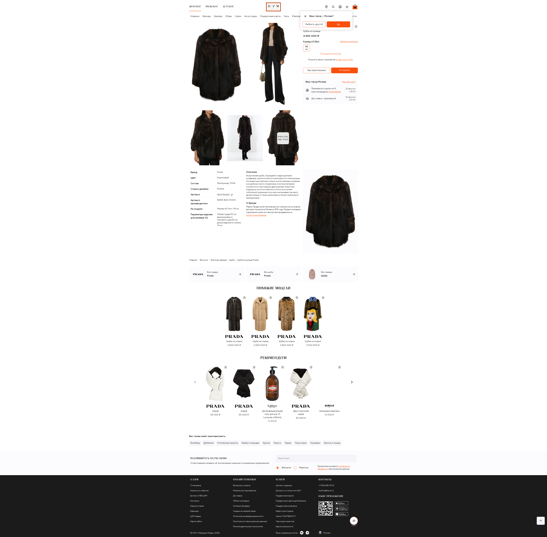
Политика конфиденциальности (248, 516)
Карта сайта (196, 521)
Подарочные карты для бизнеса (291, 501)
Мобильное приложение (244, 491)
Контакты (194, 501)
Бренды (206, 16)
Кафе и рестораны (284, 511)
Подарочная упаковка (286, 506)
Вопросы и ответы (241, 486)
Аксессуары (250, 16)
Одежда (218, 16)
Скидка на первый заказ (244, 511)
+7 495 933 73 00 (326, 486)
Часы (286, 16)
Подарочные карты (270, 16)
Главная (193, 260)
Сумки (238, 16)
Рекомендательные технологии (248, 527)
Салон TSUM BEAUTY (286, 516)
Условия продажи (241, 506)
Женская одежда (219, 260)
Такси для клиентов (285, 521)
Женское (204, 260)
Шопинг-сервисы (284, 486)
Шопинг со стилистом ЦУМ (288, 491)
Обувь (228, 16)
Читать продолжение (256, 215)
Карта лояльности (284, 527)
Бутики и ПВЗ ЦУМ (198, 496)
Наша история (197, 506)
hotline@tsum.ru (326, 491)
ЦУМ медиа (195, 516)
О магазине (195, 486)
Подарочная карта (285, 496)
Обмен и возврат (241, 501)
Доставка (237, 496)
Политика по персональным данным (250, 521)
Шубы (232, 260)
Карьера (194, 511)
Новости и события (199, 491)
